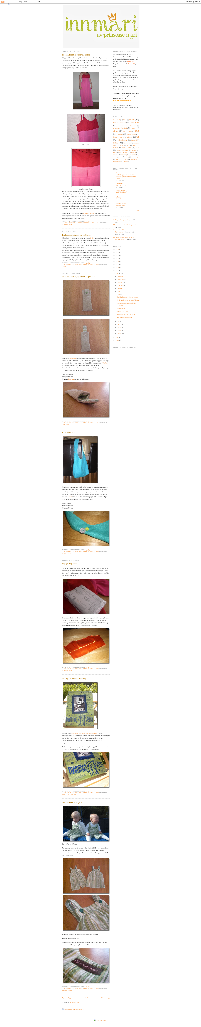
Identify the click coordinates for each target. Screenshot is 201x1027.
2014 (117, 258)
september (121, 285)
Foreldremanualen (122, 173)
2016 (117, 252)
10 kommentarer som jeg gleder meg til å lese (81, 223)
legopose (120, 145)
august (120, 288)
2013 (117, 261)
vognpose (134, 159)
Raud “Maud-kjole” (121, 192)
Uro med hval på (120, 199)
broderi (124, 128)
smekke (133, 152)
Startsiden (86, 998)
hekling (115, 137)
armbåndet (72, 358)
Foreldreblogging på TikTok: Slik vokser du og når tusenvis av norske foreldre (126, 176)
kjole (70, 990)
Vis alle (137, 210)
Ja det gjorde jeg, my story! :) (122, 220)
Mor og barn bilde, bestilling (74, 678)
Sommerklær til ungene (72, 802)
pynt (137, 147)
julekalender (122, 140)
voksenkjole (67, 224)
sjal (120, 152)
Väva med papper (120, 205)
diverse (115, 131)
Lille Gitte (119, 183)
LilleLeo (118, 197)
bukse (64, 990)
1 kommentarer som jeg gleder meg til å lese (81, 264)
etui (63, 424)
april (119, 324)
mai (119, 321)
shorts (115, 152)
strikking (124, 155)
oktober (120, 282)
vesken (70, 497)
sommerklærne (83, 368)
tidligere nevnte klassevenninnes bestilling (84, 733)
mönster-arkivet (121, 203)
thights (115, 157)
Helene (92, 213)
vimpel (126, 159)
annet (64, 266)
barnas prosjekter (119, 122)
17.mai (125, 120)
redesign (125, 150)
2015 (117, 255)
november (121, 279)
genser (120, 134)
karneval (134, 140)
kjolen (92, 238)
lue (127, 145)
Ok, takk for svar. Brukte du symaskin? (125, 225)
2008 (117, 337)
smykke (115, 155)
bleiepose (122, 126)
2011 (117, 267)
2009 (117, 274)
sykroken (86, 213)
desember (121, 276)
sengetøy (134, 150)
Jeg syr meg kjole (69, 563)
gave (68, 424)
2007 (117, 340)
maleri (73, 794)
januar (120, 333)
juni (119, 294)
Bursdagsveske (68, 432)
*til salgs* (116, 120)
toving (127, 157)
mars (119, 327)
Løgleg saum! (120, 190)
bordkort (116, 128)
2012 (117, 264)
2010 (117, 270)
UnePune (105, 363)
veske (69, 553)
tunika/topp (135, 157)
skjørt (125, 152)
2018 (117, 249)
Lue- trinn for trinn (121, 185)
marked (115, 147)
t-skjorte (133, 155)
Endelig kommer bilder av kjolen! (76, 54)
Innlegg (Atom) (75, 1002)
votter (126, 161)
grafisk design (131, 134)
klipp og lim (127, 143)
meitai (123, 147)
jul (137, 136)
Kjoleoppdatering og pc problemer (76, 234)
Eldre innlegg (105, 998)
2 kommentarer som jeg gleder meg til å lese (81, 551)
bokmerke (133, 126)
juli (119, 291)
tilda (120, 157)
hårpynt (122, 137)
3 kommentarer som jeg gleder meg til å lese (81, 988)
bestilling (66, 794)
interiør (129, 137)
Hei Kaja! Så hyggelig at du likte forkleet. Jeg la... (123, 238)
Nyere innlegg (66, 998)
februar (120, 330)
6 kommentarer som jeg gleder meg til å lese (81, 668)
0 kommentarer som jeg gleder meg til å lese (81, 422)
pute (129, 147)
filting (130, 131)
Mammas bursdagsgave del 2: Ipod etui (78, 276)
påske (118, 150)
